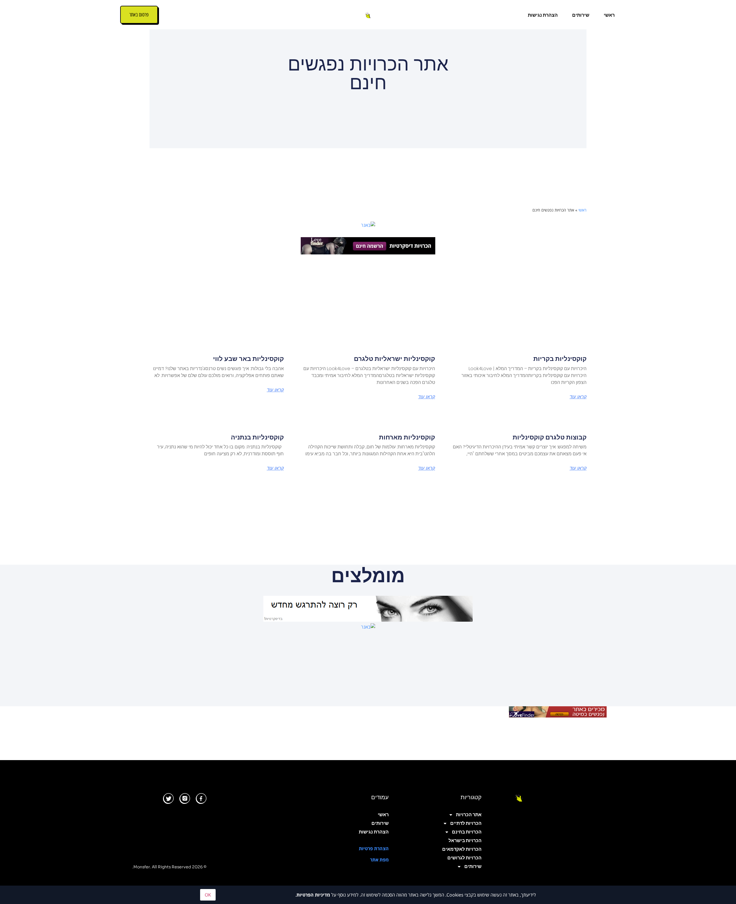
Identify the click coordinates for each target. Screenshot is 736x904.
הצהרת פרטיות (374, 848)
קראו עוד (578, 397)
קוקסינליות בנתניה (257, 437)
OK (208, 895)
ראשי (609, 15)
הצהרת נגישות (543, 15)
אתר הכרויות (469, 815)
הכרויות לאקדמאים (462, 849)
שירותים (580, 15)
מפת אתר (379, 860)
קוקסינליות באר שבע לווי (248, 358)
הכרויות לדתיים (466, 823)
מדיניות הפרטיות (313, 895)
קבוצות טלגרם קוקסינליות (549, 437)
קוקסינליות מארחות (407, 437)
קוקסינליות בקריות (559, 358)
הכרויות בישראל (465, 841)
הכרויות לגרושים (464, 858)
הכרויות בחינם (467, 832)
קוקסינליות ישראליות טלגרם (394, 358)
